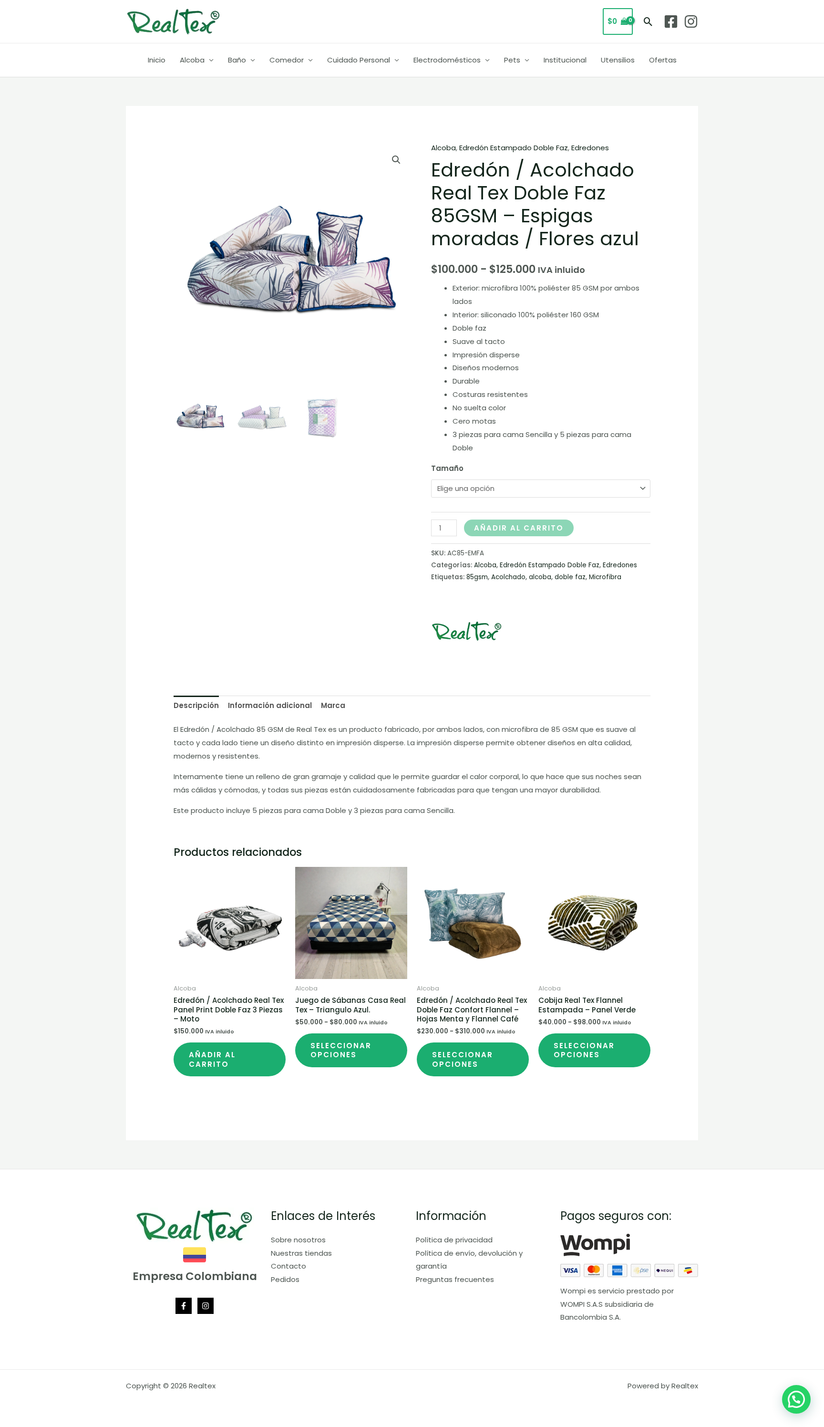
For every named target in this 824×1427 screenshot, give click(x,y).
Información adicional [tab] (270, 705)
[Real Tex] (467, 631)
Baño (237, 60)
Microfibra (605, 577)
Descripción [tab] (196, 705)
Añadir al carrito (519, 528)
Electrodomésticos (447, 60)
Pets (512, 60)
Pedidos (285, 1279)
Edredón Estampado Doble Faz (513, 148)
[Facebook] (671, 21)
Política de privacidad (454, 1240)
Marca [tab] (333, 705)
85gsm (477, 577)
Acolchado (508, 577)
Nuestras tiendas (301, 1253)
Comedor (286, 60)
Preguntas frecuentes (455, 1279)
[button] (648, 22)
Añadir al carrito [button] (212, 1059)
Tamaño (447, 468)
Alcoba (192, 60)
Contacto (288, 1266)
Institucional (565, 60)
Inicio (156, 60)
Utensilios (618, 60)
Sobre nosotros (298, 1240)
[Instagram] (691, 21)
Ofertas (663, 60)
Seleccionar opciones (340, 1050)
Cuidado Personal (358, 60)
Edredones (590, 148)
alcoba (540, 577)
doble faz (570, 577)
